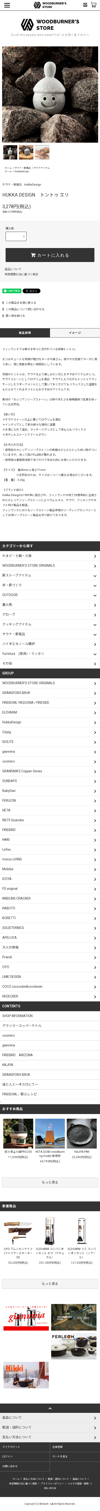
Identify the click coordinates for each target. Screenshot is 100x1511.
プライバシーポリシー (52, 1483)
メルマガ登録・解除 (78, 1483)
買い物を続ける (15, 315)
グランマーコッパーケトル (21, 1026)
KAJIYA (7, 1065)
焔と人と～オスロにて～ (20, 1084)
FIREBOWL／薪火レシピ (19, 1094)
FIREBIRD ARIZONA (17, 1055)
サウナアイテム (41, 168)
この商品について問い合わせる (25, 309)
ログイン (7, 1456)
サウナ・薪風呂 (22, 168)
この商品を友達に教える (21, 302)
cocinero (8, 1035)
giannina (8, 1045)
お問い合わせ (10, 1466)
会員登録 (57, 1447)
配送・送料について (58, 1479)
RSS (46, 1488)
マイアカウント (11, 1447)
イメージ (75, 333)
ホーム (8, 168)
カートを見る (60, 1456)
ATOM (53, 1488)
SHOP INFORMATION (17, 1016)
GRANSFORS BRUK (16, 1074)
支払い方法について (33, 1479)
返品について (13, 269)
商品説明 (25, 333)
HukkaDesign (21, 171)
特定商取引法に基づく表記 (21, 274)
